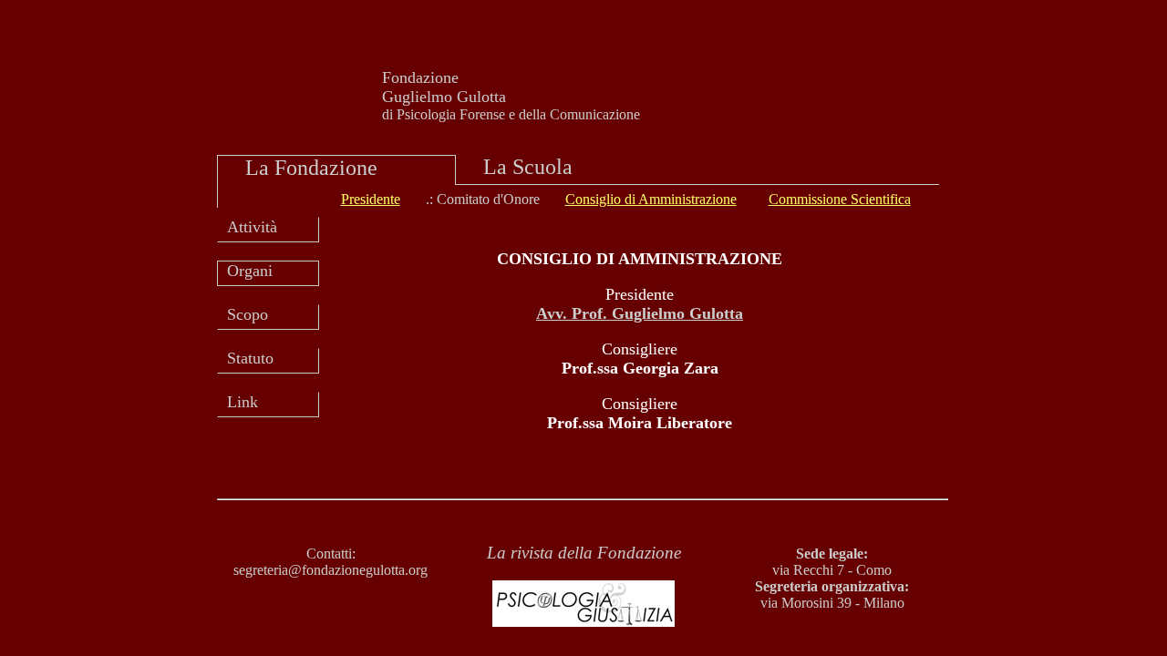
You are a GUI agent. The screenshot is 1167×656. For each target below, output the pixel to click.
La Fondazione (311, 167)
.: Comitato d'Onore (483, 199)
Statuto (250, 358)
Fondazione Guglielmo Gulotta (444, 87)
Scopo (247, 314)
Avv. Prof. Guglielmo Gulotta (639, 313)
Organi (250, 270)
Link (242, 402)
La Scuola (528, 167)
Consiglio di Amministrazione (651, 199)
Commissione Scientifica (840, 199)
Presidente (370, 199)
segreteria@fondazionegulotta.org (330, 570)
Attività (252, 227)
